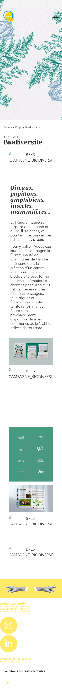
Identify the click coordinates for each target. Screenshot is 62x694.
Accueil (8, 127)
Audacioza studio (13, 603)
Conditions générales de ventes (24, 671)
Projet (19, 127)
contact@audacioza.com (16, 658)
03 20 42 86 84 (9, 661)
